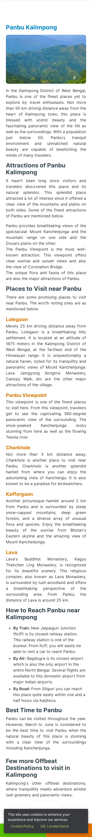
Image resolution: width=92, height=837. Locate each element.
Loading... (46, 807)
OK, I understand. (54, 826)
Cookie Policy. (23, 826)
